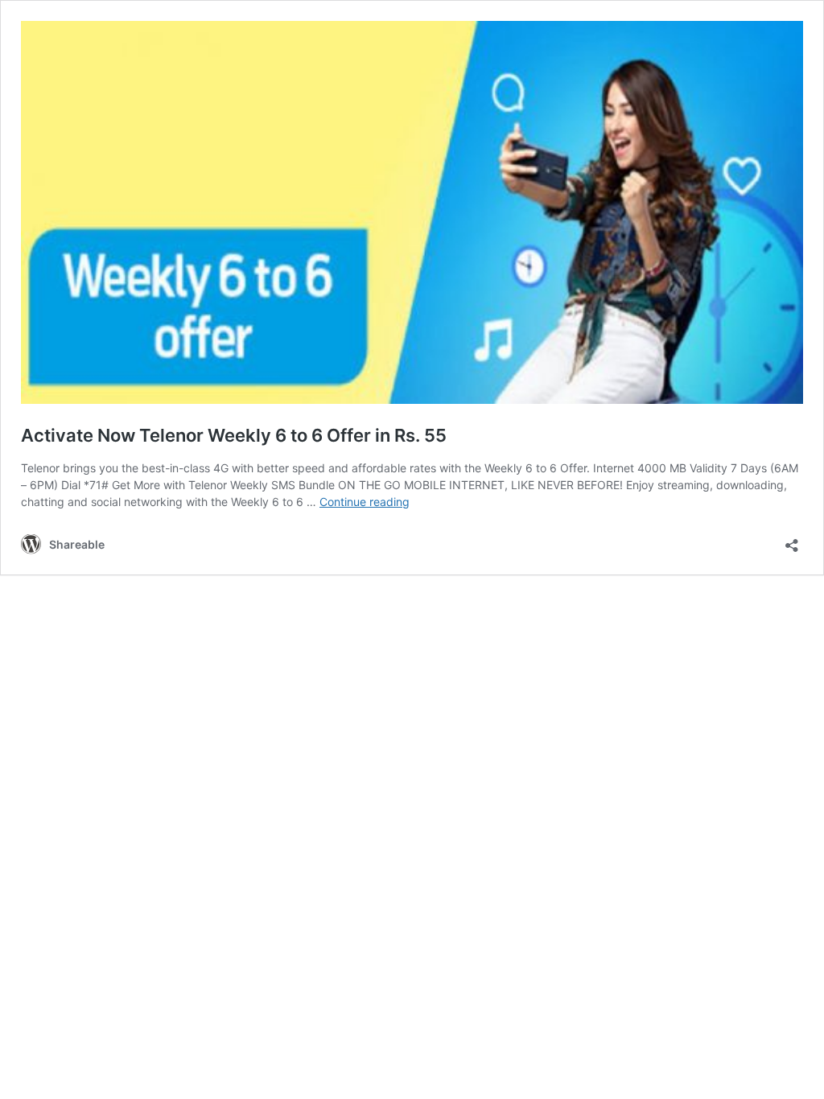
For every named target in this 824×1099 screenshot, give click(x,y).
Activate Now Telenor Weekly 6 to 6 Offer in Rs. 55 (234, 435)
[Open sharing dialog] (792, 540)
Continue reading (364, 501)
